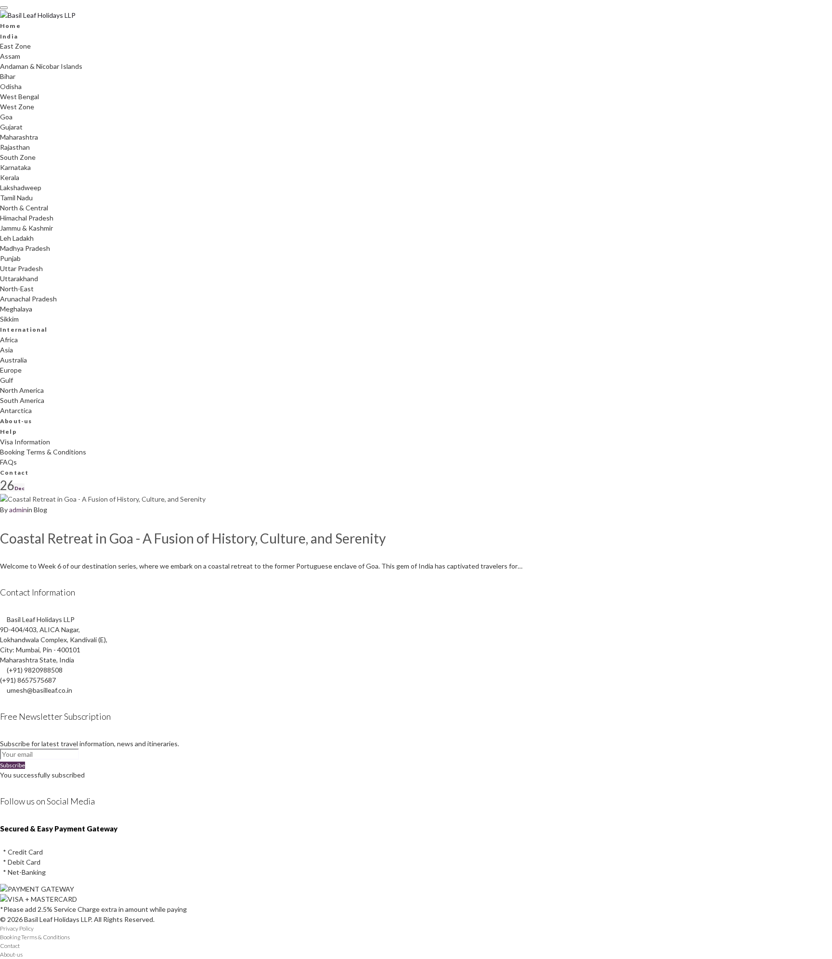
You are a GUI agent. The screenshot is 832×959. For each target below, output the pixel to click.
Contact (14, 472)
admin (18, 509)
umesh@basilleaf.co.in (39, 690)
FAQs (8, 462)
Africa (9, 340)
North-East (17, 289)
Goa (6, 117)
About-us (16, 421)
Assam (10, 56)
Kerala (9, 177)
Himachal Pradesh (26, 218)
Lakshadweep (20, 187)
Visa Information (25, 442)
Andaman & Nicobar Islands (41, 66)
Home (10, 25)
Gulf (6, 380)
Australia (13, 360)
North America (22, 390)
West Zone (17, 107)
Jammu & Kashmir (26, 228)
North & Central (24, 208)
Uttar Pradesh (21, 268)
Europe (11, 370)
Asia (6, 350)
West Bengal (19, 96)
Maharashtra (19, 137)
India (9, 36)
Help (8, 431)
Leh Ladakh (17, 238)
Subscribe (12, 765)
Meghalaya (16, 309)
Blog (40, 509)
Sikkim (9, 319)
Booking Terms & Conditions (43, 452)
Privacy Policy (17, 928)
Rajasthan (15, 147)
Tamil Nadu (16, 198)
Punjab (10, 258)
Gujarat (11, 127)
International (24, 329)
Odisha (11, 86)
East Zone (15, 46)
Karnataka (15, 167)
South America (22, 400)
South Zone (18, 157)
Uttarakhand (19, 278)
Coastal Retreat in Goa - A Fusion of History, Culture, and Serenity (193, 538)
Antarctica (16, 410)
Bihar (7, 76)
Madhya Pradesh (25, 248)
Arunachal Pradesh (28, 299)
